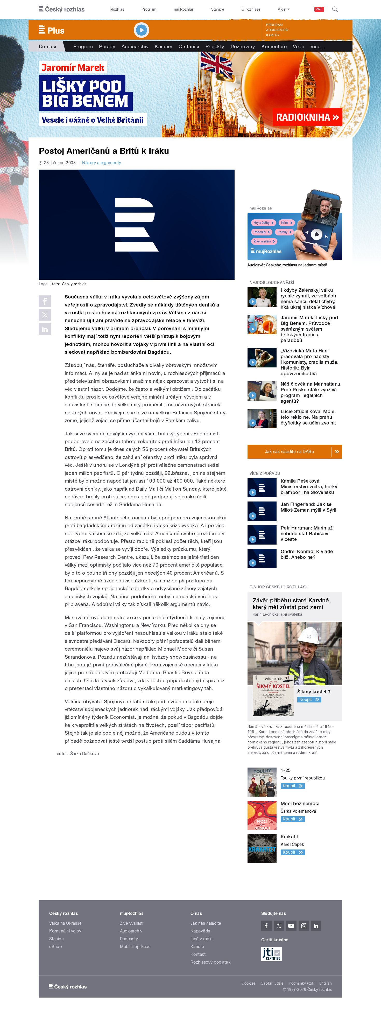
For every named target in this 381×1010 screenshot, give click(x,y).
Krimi (284, 223)
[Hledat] (335, 9)
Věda (298, 46)
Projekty (215, 46)
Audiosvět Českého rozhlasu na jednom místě (287, 265)
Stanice (217, 9)
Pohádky (260, 232)
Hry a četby (262, 223)
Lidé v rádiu (201, 938)
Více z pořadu (265, 473)
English (325, 983)
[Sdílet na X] (45, 315)
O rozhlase (251, 9)
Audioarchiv (277, 30)
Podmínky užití (301, 983)
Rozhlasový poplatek (210, 962)
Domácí (47, 46)
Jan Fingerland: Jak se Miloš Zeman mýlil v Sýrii (308, 507)
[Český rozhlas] (61, 9)
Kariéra (197, 946)
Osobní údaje (272, 983)
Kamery (273, 35)
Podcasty (129, 938)
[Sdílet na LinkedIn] (45, 329)
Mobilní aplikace (135, 946)
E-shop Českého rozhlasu (279, 587)
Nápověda (200, 931)
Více (318, 46)
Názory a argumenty (101, 162)
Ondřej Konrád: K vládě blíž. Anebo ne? (307, 554)
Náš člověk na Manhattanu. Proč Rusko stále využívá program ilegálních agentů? (311, 392)
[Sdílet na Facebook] (45, 301)
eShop (55, 946)
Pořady (107, 46)
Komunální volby (65, 931)
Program (149, 9)
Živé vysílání (262, 241)
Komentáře (274, 46)
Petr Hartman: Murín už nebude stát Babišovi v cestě (307, 533)
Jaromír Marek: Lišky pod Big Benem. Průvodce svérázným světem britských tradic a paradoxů (309, 329)
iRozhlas (117, 9)
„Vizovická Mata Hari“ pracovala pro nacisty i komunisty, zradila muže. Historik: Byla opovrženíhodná (309, 362)
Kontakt (198, 954)
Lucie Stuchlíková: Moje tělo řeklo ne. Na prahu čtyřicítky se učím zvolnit (308, 417)
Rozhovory (243, 46)
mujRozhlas (184, 9)
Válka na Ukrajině (65, 923)
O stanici (189, 46)
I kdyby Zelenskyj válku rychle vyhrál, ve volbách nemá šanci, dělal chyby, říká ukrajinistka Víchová (308, 298)
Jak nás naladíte (205, 923)
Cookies (249, 983)
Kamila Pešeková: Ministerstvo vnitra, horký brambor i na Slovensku (309, 486)
